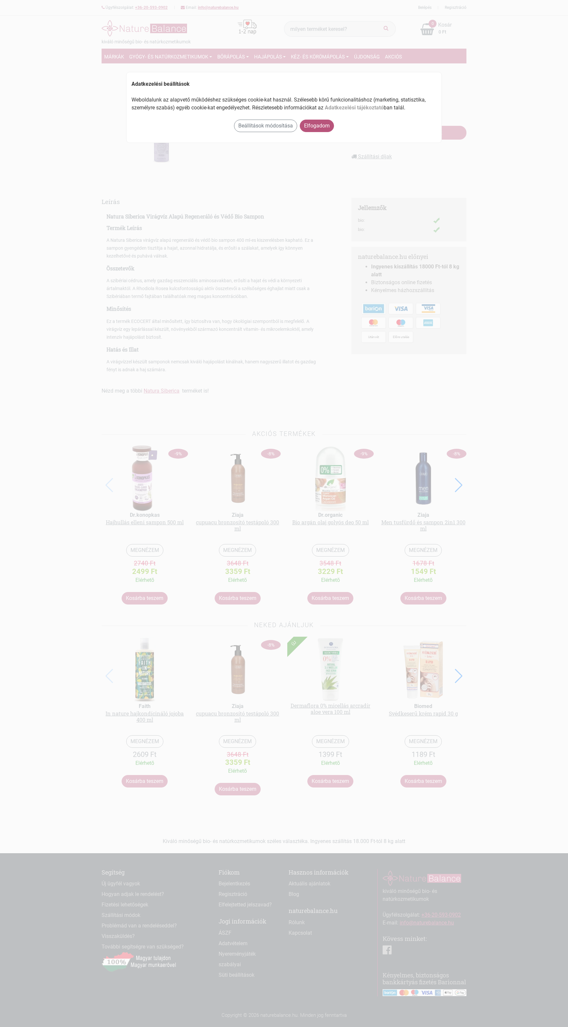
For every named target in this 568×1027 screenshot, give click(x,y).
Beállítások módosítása (265, 126)
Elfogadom (317, 126)
